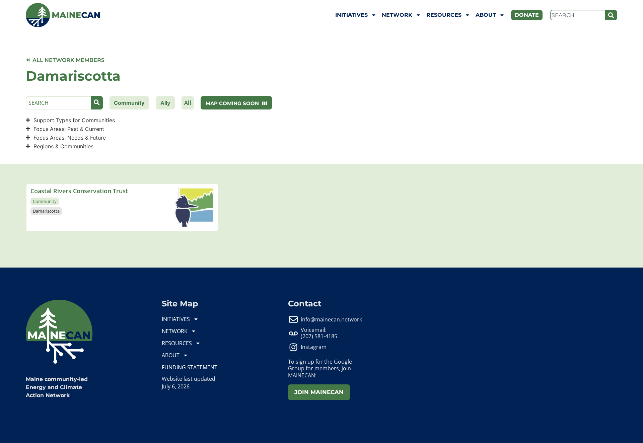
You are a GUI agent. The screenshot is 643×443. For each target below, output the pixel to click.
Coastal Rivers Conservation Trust (79, 191)
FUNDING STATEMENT (189, 367)
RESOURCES (443, 15)
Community (45, 201)
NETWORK (397, 15)
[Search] (611, 15)
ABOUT (486, 15)
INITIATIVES (351, 15)
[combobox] (577, 15)
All (187, 102)
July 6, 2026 (176, 386)
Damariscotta (46, 211)
